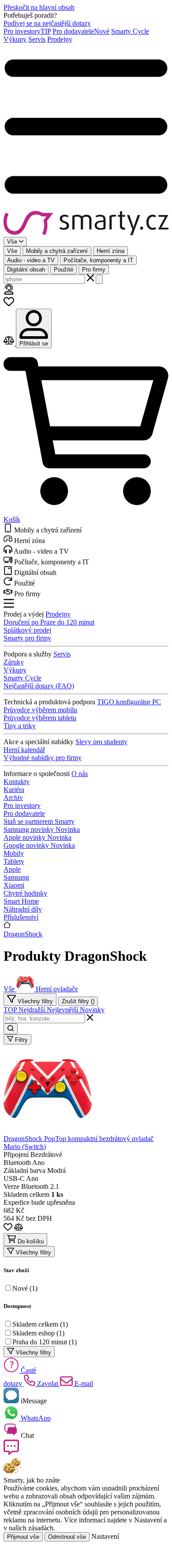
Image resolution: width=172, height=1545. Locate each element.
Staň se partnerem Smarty (39, 821)
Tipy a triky (20, 726)
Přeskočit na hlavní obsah (39, 7)
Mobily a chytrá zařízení (57, 251)
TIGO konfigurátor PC (129, 702)
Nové (24, 1288)
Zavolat (47, 1383)
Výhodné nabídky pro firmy (43, 757)
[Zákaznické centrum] (9, 292)
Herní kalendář (24, 749)
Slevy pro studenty (101, 741)
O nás (79, 773)
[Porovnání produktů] (10, 343)
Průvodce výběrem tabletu (40, 718)
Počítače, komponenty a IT (98, 260)
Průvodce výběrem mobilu (40, 710)
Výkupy (15, 39)
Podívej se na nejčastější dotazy (47, 23)
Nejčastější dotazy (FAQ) (39, 686)
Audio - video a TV (31, 260)
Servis (36, 39)
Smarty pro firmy (27, 638)
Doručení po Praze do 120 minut (49, 622)
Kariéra (14, 789)
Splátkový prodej (27, 630)
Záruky (14, 662)
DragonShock (23, 934)
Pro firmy (93, 269)
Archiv (13, 797)
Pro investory (27, 31)
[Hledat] (99, 279)
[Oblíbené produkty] (9, 304)
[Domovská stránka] (86, 224)
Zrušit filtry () (78, 1001)
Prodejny (59, 39)
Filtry (20, 1039)
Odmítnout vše (67, 1536)
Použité (63, 269)
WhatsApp (35, 1418)
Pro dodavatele (80, 31)
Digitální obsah (26, 269)
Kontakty (17, 781)
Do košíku (30, 1241)
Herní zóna (110, 251)
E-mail (83, 1383)
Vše (12, 251)
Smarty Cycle (130, 31)
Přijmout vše (23, 1536)
